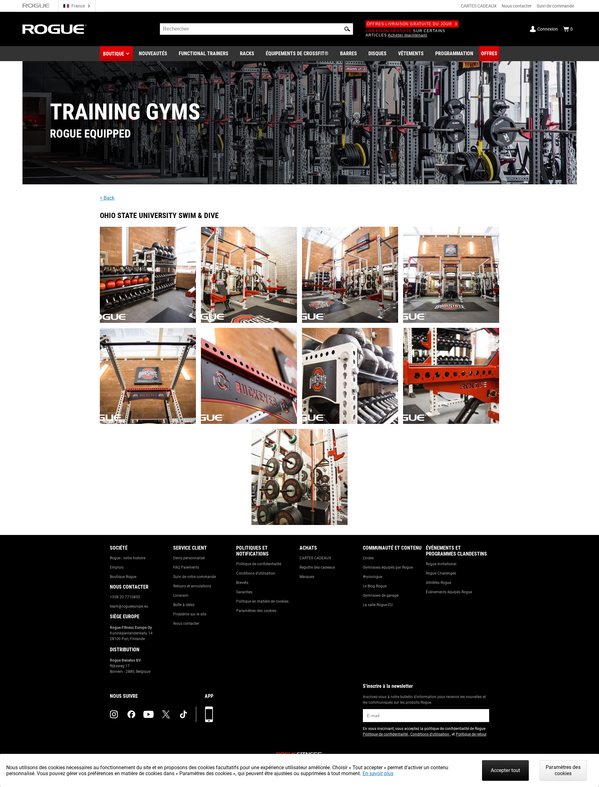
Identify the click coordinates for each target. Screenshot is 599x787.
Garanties (244, 592)
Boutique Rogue (123, 577)
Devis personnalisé (189, 558)
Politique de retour (471, 734)
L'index (368, 558)
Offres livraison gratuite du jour (409, 24)
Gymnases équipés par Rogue (388, 567)
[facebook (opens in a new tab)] (131, 714)
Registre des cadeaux (317, 567)
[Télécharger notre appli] (209, 714)
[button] (347, 29)
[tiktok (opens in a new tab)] (183, 714)
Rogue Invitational (441, 564)
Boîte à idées (183, 605)
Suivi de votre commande (194, 577)
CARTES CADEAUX (479, 5)
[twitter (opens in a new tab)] (166, 714)
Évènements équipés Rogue (449, 592)
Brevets (242, 583)
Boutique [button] (113, 54)
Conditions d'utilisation (255, 573)
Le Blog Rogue (375, 586)
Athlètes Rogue (438, 583)
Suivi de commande (555, 5)
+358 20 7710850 (125, 597)
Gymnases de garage (380, 595)
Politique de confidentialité (258, 564)
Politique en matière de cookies (262, 601)
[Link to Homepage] (54, 29)
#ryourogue (372, 577)
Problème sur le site (189, 614)
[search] (256, 29)
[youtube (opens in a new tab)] (148, 714)
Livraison (180, 595)
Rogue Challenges (441, 573)
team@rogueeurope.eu (129, 606)
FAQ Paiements (186, 567)
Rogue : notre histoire (127, 558)
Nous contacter (517, 5)
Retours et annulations (192, 586)
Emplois (117, 567)
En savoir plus (378, 773)
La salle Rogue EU (378, 605)
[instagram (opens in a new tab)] (114, 714)
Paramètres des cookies (256, 611)
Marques (307, 577)
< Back (107, 198)
